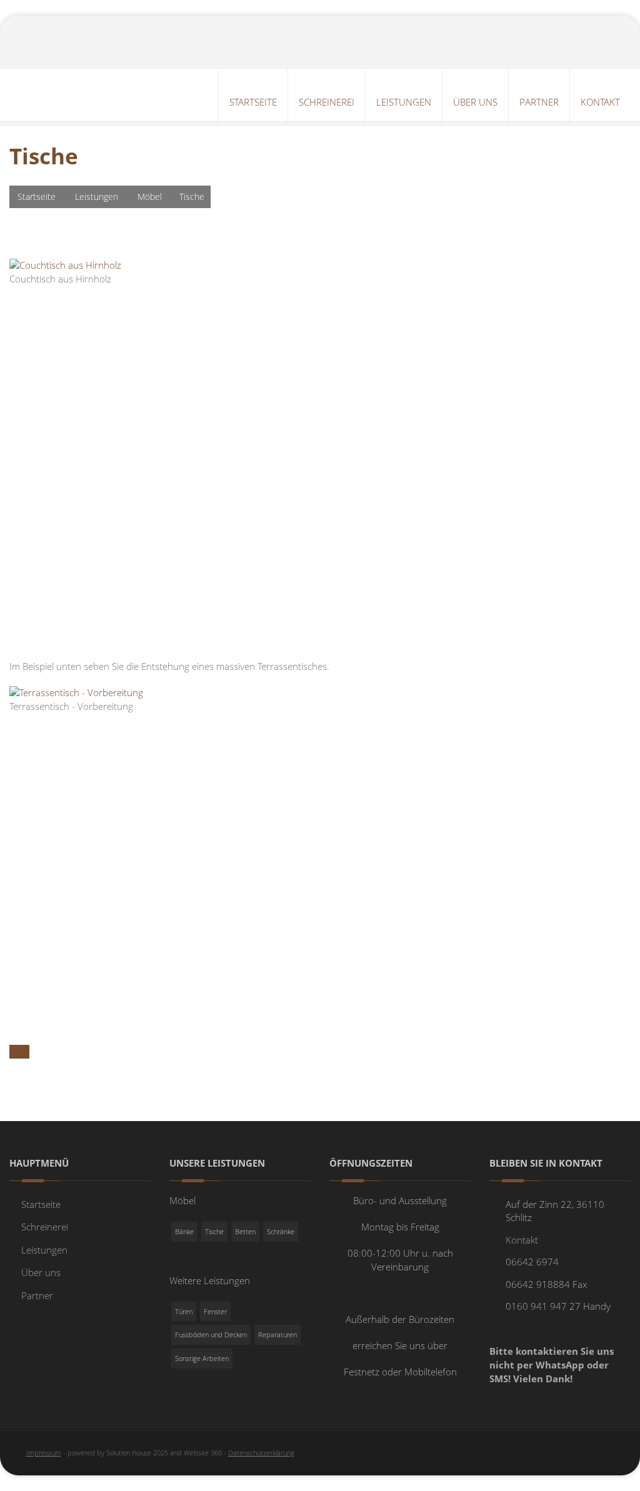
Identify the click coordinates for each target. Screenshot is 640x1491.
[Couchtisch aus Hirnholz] (65, 264)
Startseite (37, 196)
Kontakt (522, 1240)
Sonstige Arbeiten (202, 1358)
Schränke (280, 1231)
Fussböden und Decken (211, 1334)
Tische (214, 1231)
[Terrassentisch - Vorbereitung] (76, 692)
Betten (245, 1231)
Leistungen (96, 196)
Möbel (150, 196)
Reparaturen (277, 1334)
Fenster (215, 1311)
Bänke (184, 1231)
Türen (183, 1311)
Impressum (43, 1452)
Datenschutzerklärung (261, 1452)
